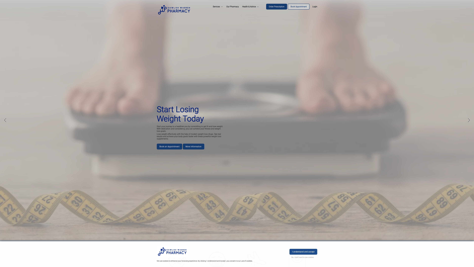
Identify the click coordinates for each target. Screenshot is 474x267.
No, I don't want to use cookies (302, 257)
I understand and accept (303, 252)
